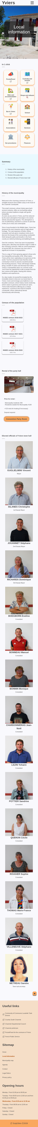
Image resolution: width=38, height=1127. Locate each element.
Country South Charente (13, 1019)
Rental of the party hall (15, 175)
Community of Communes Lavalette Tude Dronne (18, 1014)
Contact (4, 1069)
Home (4, 1052)
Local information (8, 1056)
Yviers (8, 2)
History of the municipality (16, 169)
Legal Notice (6, 1073)
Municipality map (7, 1060)
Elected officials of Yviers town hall (19, 178)
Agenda (5, 1065)
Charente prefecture (11, 1028)
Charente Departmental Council (15, 1024)
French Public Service (12, 1036)
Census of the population (16, 172)
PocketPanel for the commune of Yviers (18, 1032)
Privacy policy (7, 1077)
